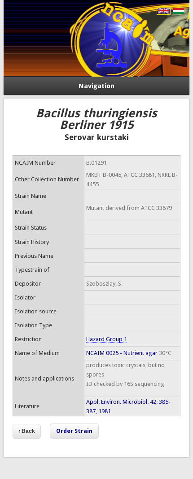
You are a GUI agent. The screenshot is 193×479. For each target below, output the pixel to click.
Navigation (96, 86)
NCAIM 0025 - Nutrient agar (122, 353)
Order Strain (74, 431)
